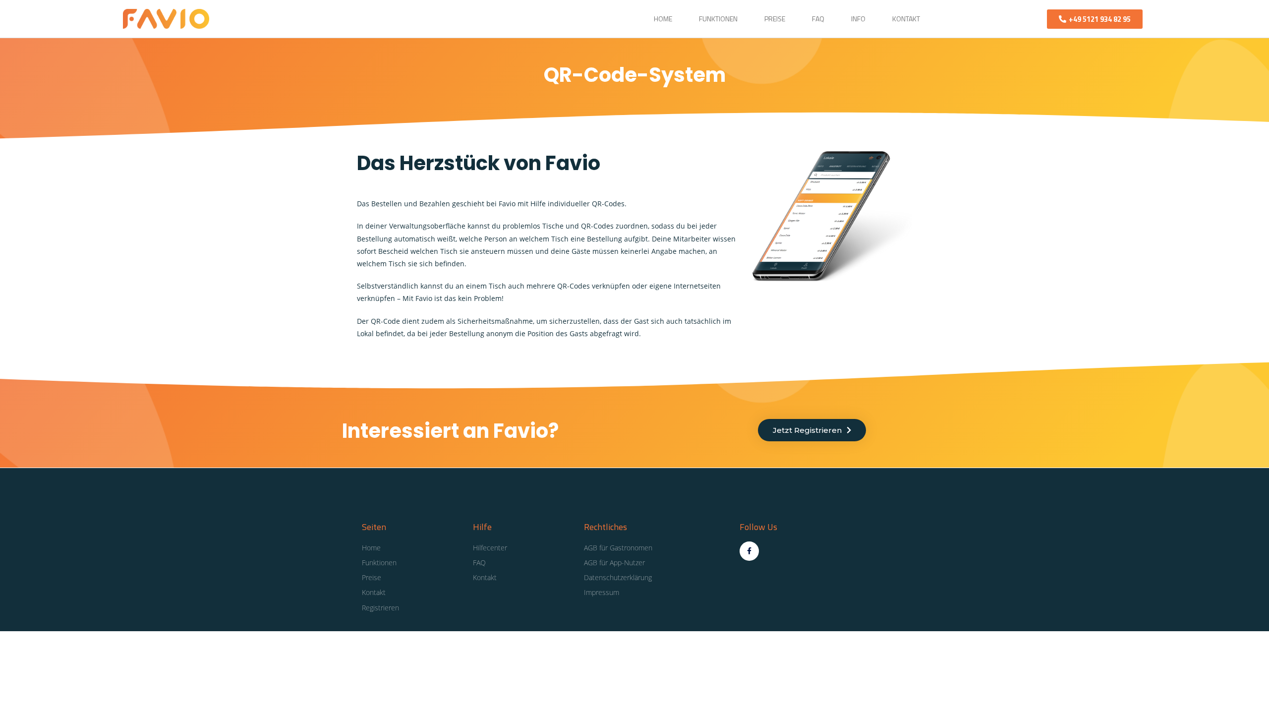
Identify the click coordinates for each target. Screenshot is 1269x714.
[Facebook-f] (749, 551)
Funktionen (718, 18)
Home (663, 18)
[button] (1095, 19)
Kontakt (906, 18)
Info (858, 18)
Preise (774, 18)
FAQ (818, 18)
